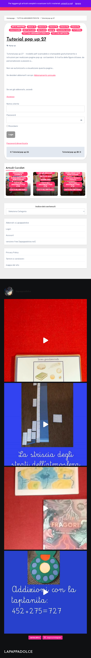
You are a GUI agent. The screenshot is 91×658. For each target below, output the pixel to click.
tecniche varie (63, 30)
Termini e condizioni (15, 259)
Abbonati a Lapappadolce (17, 223)
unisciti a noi (66, 3)
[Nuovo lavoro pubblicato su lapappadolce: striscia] (45, 424)
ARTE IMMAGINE (18, 27)
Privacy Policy (12, 252)
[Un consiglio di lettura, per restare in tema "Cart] (45, 508)
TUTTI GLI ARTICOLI (60, 33)
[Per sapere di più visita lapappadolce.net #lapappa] (45, 592)
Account (10, 235)
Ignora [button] (78, 3)
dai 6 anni (42, 30)
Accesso (10, 96)
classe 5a (75, 27)
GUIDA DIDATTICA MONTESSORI (18, 179)
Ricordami (13, 126)
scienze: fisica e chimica (73, 179)
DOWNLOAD (45, 180)
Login (8, 229)
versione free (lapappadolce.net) (21, 242)
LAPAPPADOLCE (18, 652)
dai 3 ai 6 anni (29, 30)
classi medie (15, 30)
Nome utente (13, 104)
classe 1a (32, 27)
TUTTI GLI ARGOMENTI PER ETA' (36, 33)
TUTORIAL (77, 30)
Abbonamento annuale (45, 75)
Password (11, 115)
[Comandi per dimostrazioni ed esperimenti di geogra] (45, 340)
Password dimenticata (17, 143)
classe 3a (53, 27)
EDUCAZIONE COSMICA (18, 174)
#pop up (12, 46)
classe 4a (64, 27)
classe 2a (42, 27)
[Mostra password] (81, 120)
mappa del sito (12, 265)
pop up (51, 30)
